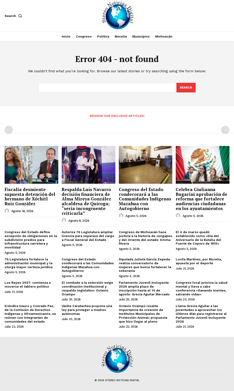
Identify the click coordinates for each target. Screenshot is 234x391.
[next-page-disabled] (225, 130)
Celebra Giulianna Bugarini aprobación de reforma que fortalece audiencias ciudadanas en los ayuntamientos (201, 198)
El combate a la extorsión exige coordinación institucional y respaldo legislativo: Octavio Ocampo (87, 288)
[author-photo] (8, 210)
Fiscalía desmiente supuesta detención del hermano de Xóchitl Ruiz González (30, 196)
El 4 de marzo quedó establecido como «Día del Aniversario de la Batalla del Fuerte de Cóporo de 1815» (198, 237)
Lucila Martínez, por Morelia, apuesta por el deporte (199, 261)
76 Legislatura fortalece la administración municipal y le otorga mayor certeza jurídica (29, 263)
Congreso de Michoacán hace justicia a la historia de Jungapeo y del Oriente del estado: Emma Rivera (145, 237)
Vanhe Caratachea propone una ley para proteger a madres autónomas (87, 309)
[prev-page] (9, 130)
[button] (14, 16)
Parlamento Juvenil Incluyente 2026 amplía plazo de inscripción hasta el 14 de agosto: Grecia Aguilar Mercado (144, 288)
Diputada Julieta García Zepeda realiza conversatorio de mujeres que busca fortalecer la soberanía (145, 264)
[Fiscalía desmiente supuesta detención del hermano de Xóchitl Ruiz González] (31, 164)
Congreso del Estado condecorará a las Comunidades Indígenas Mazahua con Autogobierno (145, 198)
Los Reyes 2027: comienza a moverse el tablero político (28, 284)
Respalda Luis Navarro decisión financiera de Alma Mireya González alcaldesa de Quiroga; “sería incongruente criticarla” (86, 201)
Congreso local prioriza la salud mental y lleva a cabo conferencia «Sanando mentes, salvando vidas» (201, 288)
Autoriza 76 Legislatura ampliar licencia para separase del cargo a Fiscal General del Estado (88, 236)
